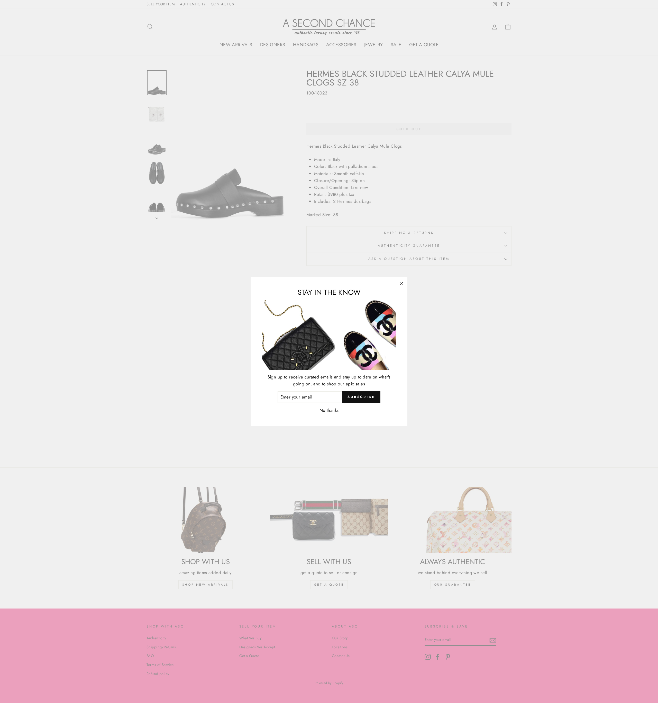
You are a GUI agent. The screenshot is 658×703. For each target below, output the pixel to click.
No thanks (329, 410)
